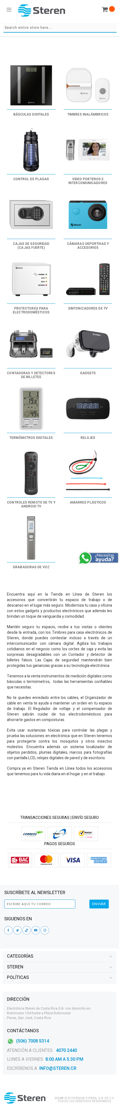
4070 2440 (66, 1050)
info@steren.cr (57, 1068)
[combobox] (60, 28)
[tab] (59, 956)
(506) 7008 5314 (32, 1041)
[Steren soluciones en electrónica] (41, 10)
